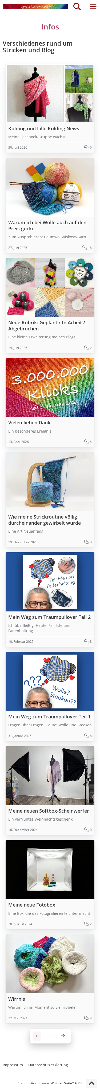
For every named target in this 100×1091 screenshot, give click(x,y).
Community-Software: (50, 1083)
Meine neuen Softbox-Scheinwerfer (48, 811)
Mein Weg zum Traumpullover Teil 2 (49, 617)
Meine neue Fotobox (31, 905)
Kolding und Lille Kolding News (43, 129)
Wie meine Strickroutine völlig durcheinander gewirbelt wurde (44, 520)
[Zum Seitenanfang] (91, 1083)
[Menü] (93, 6)
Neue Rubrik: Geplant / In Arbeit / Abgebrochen (46, 326)
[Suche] (77, 6)
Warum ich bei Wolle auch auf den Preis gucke (47, 225)
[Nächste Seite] (63, 1036)
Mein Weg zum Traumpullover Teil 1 (49, 717)
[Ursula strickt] (35, 6)
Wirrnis (16, 999)
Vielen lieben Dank (29, 423)
